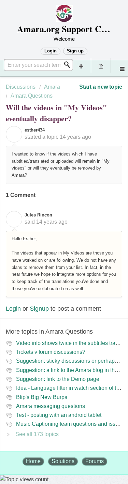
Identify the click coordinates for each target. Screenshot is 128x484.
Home (33, 461)
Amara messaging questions (50, 406)
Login (13, 308)
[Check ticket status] (101, 65)
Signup (39, 308)
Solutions (63, 461)
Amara (52, 87)
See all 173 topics (37, 434)
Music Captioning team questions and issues (70, 424)
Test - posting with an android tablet (58, 415)
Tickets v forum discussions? (50, 352)
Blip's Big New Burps (41, 397)
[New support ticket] (81, 65)
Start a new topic (100, 87)
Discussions (20, 87)
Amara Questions (32, 96)
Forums (94, 461)
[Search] (69, 64)
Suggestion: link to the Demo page (57, 379)
